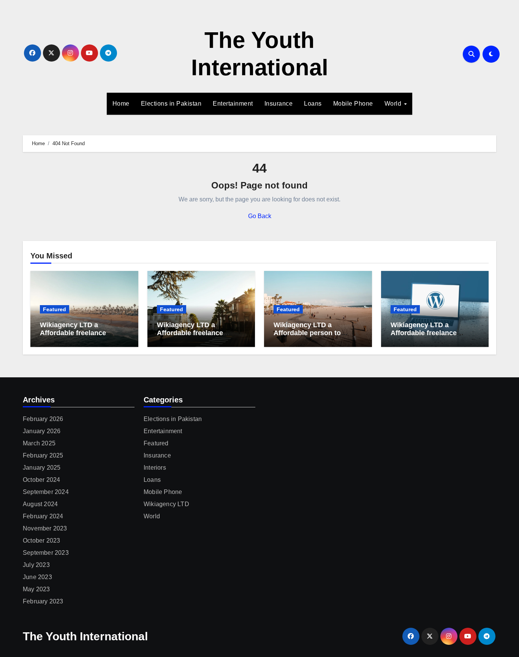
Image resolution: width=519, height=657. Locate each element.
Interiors (155, 467)
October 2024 (41, 480)
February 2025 (43, 455)
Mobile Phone (353, 103)
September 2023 (46, 552)
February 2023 (43, 601)
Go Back (259, 216)
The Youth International (85, 636)
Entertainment (233, 103)
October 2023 (41, 540)
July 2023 (36, 565)
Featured (54, 309)
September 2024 (46, 492)
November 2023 (45, 528)
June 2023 (37, 577)
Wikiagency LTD (166, 504)
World (394, 103)
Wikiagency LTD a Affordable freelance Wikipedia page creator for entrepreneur (200, 337)
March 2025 (39, 443)
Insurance (278, 103)
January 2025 (41, 467)
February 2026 (43, 419)
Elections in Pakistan (171, 103)
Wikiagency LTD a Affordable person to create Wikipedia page (309, 333)
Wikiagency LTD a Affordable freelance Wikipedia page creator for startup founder (83, 337)
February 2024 (43, 516)
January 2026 (41, 431)
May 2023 (36, 589)
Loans (313, 103)
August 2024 (40, 504)
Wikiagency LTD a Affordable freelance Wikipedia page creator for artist (433, 337)
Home (121, 103)
